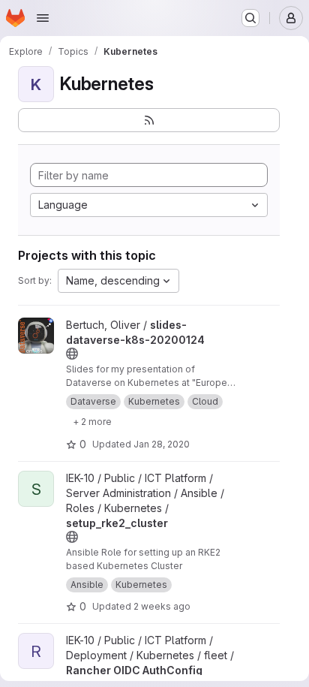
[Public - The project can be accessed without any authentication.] (72, 354)
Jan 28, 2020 (162, 444)
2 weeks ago (162, 606)
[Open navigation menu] (43, 18)
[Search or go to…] (251, 18)
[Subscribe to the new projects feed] (149, 120)
